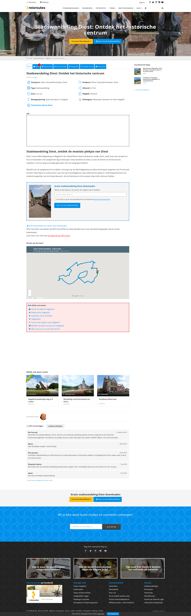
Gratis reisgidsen (125, 8)
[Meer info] (146, 9)
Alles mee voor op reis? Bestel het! (45, 329)
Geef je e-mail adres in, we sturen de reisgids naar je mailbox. (77, 190)
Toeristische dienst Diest (41, 105)
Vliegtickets (75, 66)
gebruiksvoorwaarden (102, 199)
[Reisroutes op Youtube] (162, 2)
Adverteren (32, 2)
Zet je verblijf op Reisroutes (119, 596)
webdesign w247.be (158, 611)
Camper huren (88, 66)
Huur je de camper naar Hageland (45, 322)
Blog (139, 8)
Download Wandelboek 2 (81, 41)
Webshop (45, 2)
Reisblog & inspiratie (81, 599)
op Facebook (39, 582)
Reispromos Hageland (40, 312)
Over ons (112, 593)
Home (30, 58)
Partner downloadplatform (119, 599)
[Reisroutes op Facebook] (150, 2)
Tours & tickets (61, 66)
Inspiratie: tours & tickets (41, 316)
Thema (112, 8)
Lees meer (101, 614)
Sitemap (94, 611)
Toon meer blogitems (142, 90)
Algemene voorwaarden (56, 611)
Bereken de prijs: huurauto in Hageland (47, 325)
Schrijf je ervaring (55, 426)
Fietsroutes (101, 8)
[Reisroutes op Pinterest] (156, 2)
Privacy (67, 611)
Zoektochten (78, 589)
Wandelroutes (149, 596)
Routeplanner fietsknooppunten (86, 602)
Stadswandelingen (71, 8)
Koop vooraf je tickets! (82, 593)
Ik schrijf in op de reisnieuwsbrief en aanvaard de (83, 199)
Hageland (48, 58)
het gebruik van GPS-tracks (59, 235)
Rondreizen (87, 8)
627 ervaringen (33, 77)
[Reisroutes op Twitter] (153, 2)
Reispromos (48, 66)
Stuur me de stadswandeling (108, 41)
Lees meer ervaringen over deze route (40, 480)
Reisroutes (35, 8)
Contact (100, 611)
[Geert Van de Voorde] (43, 416)
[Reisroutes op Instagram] (159, 2)
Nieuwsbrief (113, 589)
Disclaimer (79, 611)
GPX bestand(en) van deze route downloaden (48, 226)
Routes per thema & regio (154, 599)
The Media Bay (32, 611)
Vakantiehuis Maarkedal (153, 602)
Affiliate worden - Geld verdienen (121, 602)
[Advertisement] (78, 130)
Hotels (37, 66)
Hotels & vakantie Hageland (42, 309)
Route (29, 66)
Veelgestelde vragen (81, 596)
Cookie (73, 611)
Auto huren (101, 66)
